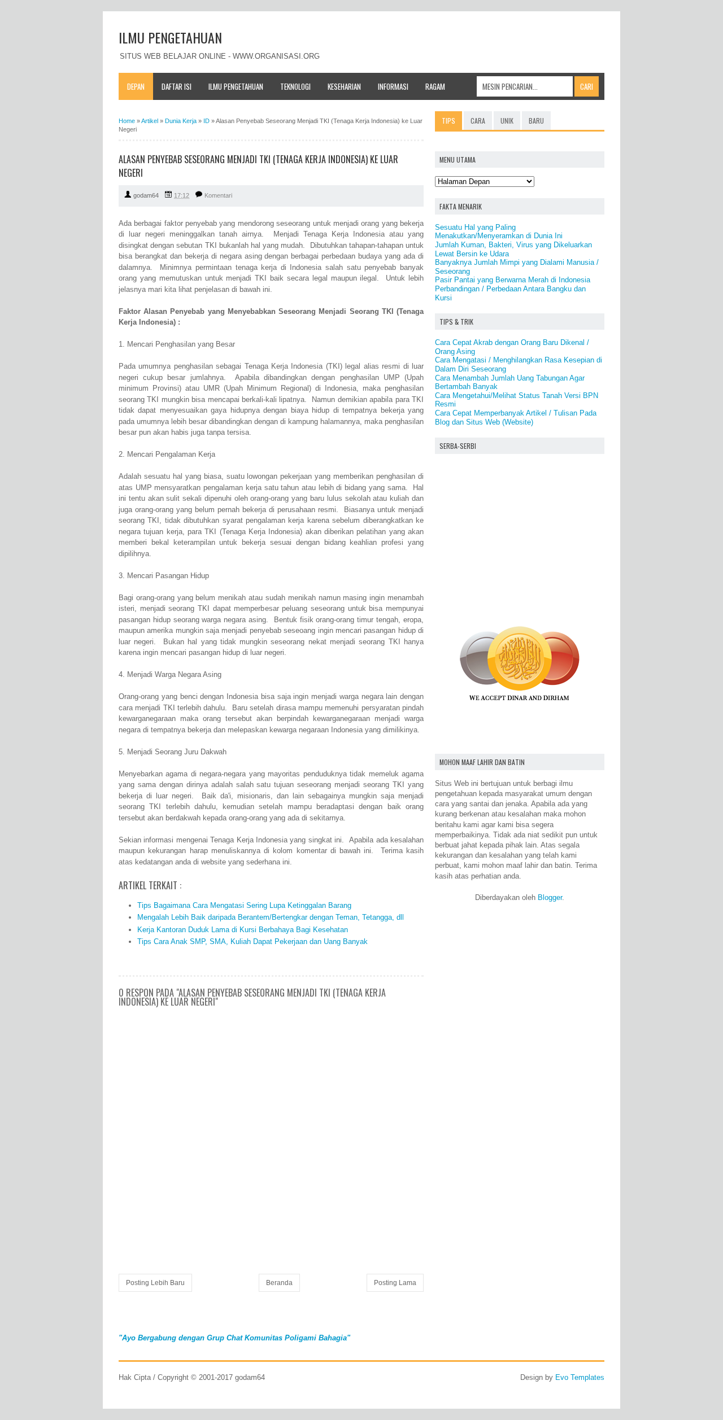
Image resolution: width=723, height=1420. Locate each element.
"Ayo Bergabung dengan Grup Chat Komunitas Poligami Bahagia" (234, 1338)
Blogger (550, 897)
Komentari (218, 195)
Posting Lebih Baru (155, 1283)
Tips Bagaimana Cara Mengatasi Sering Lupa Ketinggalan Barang (244, 905)
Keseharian (344, 86)
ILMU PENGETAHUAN (170, 37)
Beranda (279, 1283)
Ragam (435, 86)
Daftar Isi (176, 86)
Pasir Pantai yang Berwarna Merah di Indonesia (512, 280)
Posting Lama (395, 1283)
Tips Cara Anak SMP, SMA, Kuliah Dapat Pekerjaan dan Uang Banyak (252, 941)
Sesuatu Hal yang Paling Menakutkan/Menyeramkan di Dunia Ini (499, 232)
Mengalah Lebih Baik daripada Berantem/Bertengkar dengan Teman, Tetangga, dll (270, 917)
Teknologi (295, 86)
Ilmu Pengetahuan (235, 86)
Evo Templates (579, 1377)
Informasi (393, 86)
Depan (136, 86)
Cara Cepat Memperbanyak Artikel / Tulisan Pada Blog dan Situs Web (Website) (515, 417)
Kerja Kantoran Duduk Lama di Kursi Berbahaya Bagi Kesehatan (242, 929)
